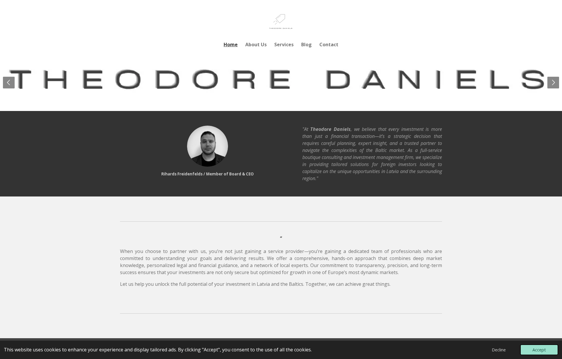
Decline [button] (499, 350)
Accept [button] (539, 350)
